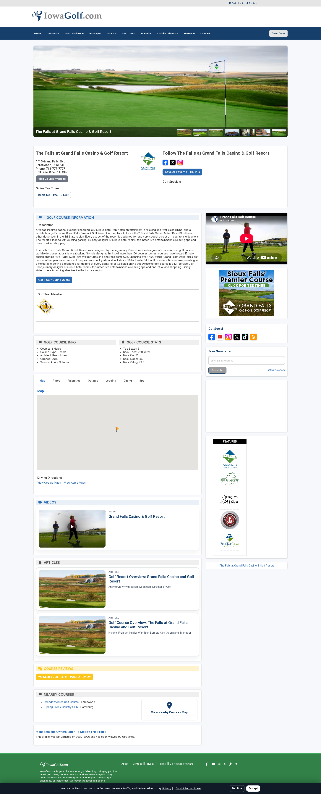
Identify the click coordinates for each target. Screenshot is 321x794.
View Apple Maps (75, 482)
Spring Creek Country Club (61, 707)
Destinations (73, 33)
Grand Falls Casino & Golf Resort (136, 516)
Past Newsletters (275, 370)
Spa (142, 380)
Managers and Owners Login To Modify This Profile (71, 732)
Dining (128, 380)
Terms (162, 763)
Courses (52, 33)
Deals (110, 33)
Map (42, 380)
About (124, 763)
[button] (117, 429)
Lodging (111, 380)
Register (253, 3)
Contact (137, 763)
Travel (145, 33)
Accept (253, 788)
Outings (93, 380)
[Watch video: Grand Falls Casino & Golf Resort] (72, 529)
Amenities (74, 380)
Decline (237, 788)
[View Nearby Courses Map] (169, 709)
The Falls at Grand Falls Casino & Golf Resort (246, 565)
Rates (56, 380)
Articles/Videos (166, 33)
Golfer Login (238, 3)
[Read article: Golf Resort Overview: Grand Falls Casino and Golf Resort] (72, 589)
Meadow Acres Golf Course (62, 701)
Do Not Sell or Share (181, 763)
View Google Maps (49, 482)
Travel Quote (278, 33)
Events (188, 33)
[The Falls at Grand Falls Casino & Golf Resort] (184, 135)
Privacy (150, 763)
